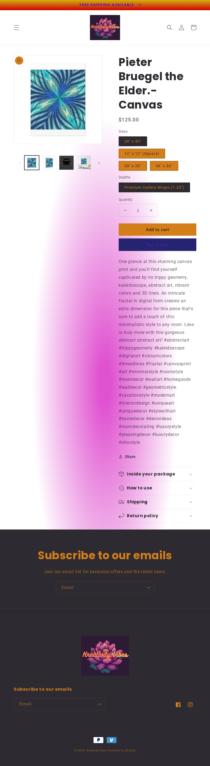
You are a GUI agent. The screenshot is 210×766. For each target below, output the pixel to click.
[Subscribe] (148, 587)
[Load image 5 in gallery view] (49, 162)
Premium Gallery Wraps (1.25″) (154, 187)
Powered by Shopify (122, 750)
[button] (16, 28)
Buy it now (157, 245)
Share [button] (130, 456)
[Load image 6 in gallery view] (66, 162)
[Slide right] (99, 163)
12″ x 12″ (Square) (141, 153)
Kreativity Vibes (96, 750)
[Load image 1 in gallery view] (31, 162)
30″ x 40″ (132, 141)
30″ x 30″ (132, 166)
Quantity (125, 200)
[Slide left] (20, 163)
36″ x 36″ (164, 166)
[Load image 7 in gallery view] (84, 162)
